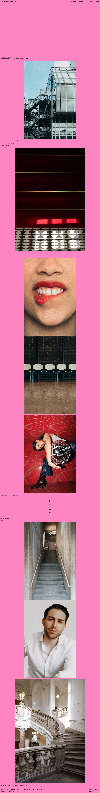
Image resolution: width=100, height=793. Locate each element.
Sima (91, 1)
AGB (17, 791)
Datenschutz (11, 791)
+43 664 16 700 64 (15, 789)
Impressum (3, 791)
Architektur (73, 1)
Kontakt (97, 1)
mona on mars (92, 791)
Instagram (39, 789)
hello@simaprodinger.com (29, 789)
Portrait (81, 1)
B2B (86, 1)
